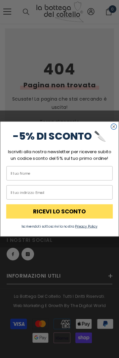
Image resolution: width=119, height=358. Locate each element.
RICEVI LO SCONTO (59, 211)
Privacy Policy (86, 226)
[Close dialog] (114, 126)
